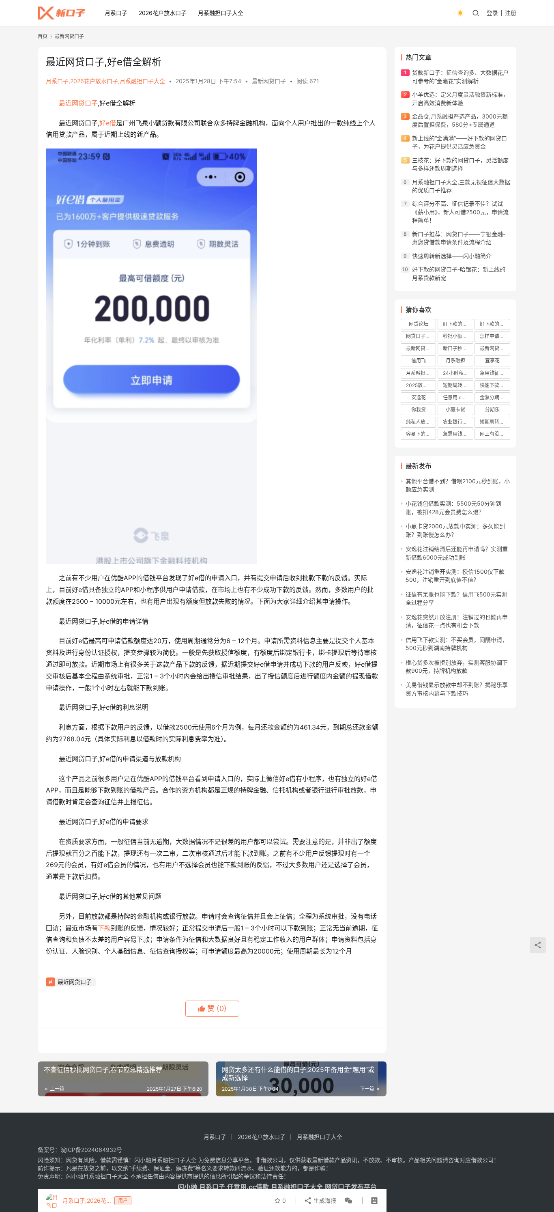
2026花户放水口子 (163, 12)
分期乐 (492, 410)
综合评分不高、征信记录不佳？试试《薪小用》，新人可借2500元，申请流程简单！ (460, 212)
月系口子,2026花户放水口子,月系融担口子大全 (105, 80)
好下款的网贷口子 (458, 324)
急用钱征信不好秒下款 (495, 373)
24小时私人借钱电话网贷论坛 (458, 373)
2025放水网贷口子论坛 (421, 385)
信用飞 (418, 360)
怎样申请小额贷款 (495, 336)
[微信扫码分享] (346, 1200)
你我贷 (418, 410)
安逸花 (418, 397)
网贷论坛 (418, 324)
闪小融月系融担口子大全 (165, 1159)
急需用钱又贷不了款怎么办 (458, 434)
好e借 (107, 123)
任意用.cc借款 (458, 397)
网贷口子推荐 (420, 336)
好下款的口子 (494, 324)
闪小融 (187, 1187)
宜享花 (492, 360)
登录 (492, 12)
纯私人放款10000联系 (421, 422)
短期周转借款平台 (458, 385)
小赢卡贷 (455, 410)
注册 (510, 12)
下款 (104, 928)
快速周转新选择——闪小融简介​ (452, 255)
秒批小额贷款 (457, 336)
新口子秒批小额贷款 (458, 348)
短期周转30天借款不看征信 (495, 422)
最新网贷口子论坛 (421, 348)
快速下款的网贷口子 (495, 385)
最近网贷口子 (78, 103)
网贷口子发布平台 (351, 1187)
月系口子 (116, 12)
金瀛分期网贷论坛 (495, 397)
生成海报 (324, 1200)
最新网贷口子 (269, 80)
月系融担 (455, 360)
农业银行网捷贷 (458, 422)
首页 (42, 36)
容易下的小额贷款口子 (421, 434)
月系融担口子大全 (220, 12)
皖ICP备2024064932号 (91, 1149)
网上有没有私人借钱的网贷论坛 (495, 434)
